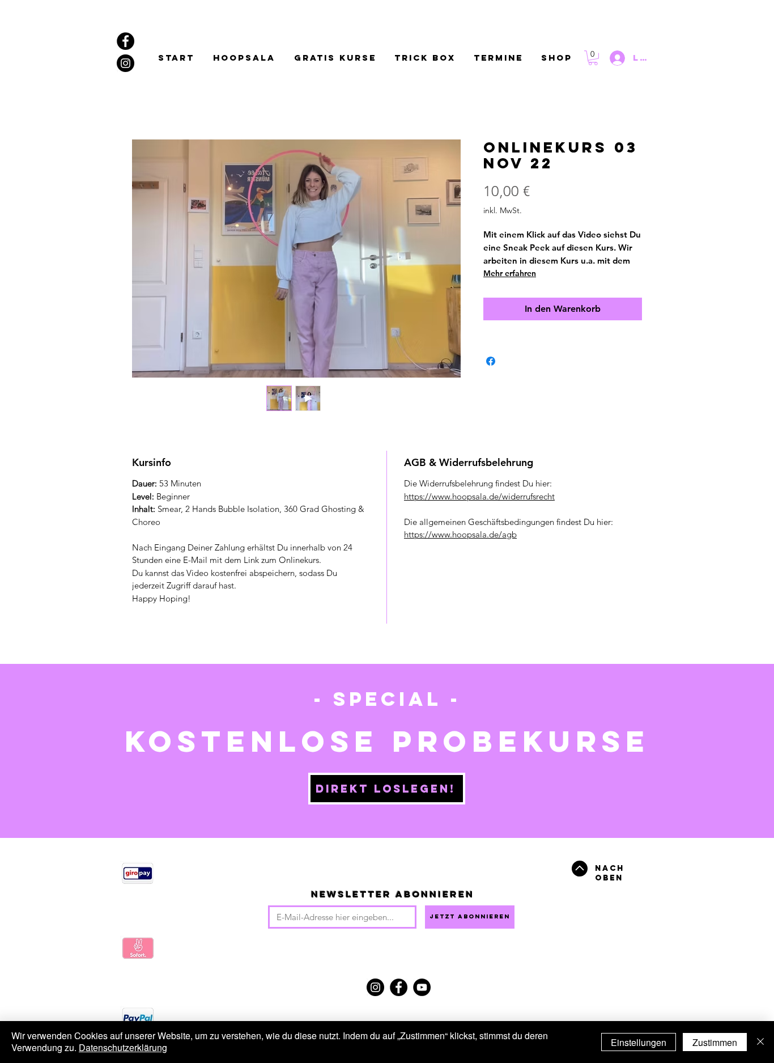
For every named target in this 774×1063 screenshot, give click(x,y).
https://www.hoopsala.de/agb (460, 534)
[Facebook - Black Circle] (125, 41)
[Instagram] (375, 987)
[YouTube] (422, 987)
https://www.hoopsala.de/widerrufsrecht (479, 496)
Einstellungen (638, 1042)
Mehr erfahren (509, 273)
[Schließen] (760, 1042)
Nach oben (609, 873)
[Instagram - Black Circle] (125, 63)
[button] (593, 57)
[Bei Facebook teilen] (490, 361)
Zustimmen (714, 1042)
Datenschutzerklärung (123, 1047)
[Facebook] (398, 987)
